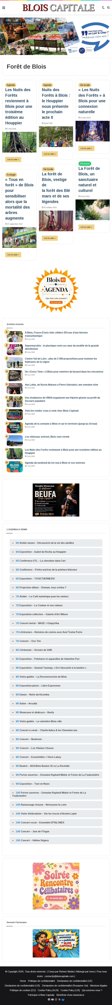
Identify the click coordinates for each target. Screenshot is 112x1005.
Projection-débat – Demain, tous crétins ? (43, 587)
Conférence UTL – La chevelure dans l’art (43, 561)
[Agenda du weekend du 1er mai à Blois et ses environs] (15, 466)
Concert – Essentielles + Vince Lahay (40, 757)
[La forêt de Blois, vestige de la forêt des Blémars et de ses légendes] (56, 221)
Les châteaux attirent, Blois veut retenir (47, 437)
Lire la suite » (13, 159)
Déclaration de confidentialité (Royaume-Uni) (65, 985)
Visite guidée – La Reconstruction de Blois (43, 677)
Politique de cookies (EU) (23, 990)
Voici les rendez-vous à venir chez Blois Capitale (52, 410)
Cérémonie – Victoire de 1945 (36, 650)
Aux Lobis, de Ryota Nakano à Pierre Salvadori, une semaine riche (61, 384)
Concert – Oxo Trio (30, 641)
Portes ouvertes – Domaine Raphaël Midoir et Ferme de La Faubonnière (59, 775)
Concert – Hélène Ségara (35, 840)
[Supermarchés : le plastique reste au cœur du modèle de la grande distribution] (15, 349)
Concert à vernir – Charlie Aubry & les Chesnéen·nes (48, 730)
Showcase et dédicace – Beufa (37, 712)
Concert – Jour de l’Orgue (35, 831)
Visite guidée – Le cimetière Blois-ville (41, 721)
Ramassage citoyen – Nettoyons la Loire (43, 804)
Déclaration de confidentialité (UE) (74, 981)
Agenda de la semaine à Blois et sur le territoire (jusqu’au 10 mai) (61, 424)
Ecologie (11, 174)
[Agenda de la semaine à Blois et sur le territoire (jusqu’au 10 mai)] (15, 427)
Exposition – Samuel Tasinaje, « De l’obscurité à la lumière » (53, 668)
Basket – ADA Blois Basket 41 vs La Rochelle (45, 766)
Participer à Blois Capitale (41, 995)
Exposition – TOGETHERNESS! (37, 578)
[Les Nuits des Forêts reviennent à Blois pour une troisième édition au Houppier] (19, 142)
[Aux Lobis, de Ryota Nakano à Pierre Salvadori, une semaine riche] (15, 388)
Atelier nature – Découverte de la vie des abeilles (47, 543)
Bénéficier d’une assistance (70, 995)
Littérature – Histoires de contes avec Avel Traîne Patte (51, 632)
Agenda (11, 85)
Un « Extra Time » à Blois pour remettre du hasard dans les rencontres (64, 371)
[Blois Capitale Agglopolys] (53, 7)
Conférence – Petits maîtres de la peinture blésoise (48, 569)
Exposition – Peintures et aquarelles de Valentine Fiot (49, 659)
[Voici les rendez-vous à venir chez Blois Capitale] (15, 414)
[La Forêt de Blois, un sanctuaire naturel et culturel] (93, 209)
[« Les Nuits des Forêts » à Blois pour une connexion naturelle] (93, 131)
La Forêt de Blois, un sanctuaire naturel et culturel (89, 179)
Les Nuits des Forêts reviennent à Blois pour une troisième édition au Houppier (18, 106)
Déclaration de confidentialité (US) (22, 985)
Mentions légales (98, 985)
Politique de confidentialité (41, 981)
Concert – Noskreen (31, 739)
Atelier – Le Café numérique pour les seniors (44, 596)
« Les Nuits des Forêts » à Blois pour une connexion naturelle (91, 101)
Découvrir (85, 163)
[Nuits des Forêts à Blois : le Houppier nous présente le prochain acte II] (56, 136)
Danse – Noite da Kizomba (34, 694)
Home (23, 981)
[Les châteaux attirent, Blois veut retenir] (15, 440)
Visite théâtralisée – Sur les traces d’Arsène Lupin (49, 813)
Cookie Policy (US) (70, 990)
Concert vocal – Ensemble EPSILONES (42, 822)
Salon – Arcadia (28, 703)
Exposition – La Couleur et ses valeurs (41, 605)
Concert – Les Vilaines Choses (37, 748)
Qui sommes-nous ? (92, 990)
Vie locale (85, 85)
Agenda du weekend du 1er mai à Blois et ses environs (55, 463)
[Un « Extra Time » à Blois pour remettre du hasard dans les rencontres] (15, 375)
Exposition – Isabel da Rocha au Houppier (43, 552)
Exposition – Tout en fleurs (35, 784)
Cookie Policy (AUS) (48, 990)
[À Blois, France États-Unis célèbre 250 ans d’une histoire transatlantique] (15, 336)
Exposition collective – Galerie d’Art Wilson (44, 614)
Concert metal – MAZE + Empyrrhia (39, 623)
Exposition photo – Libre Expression (40, 685)
